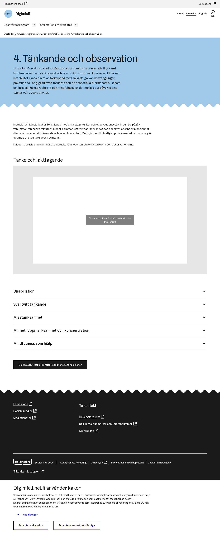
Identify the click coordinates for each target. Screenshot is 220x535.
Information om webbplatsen (127, 462)
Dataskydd (97, 462)
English (203, 13)
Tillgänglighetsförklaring (72, 462)
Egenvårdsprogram (16, 25)
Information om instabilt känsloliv (52, 33)
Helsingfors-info (89, 417)
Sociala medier (22, 411)
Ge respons (205, 3)
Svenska (191, 13)
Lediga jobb (20, 404)
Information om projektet (55, 25)
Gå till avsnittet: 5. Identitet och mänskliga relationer (50, 364)
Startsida (8, 33)
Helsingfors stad (14, 3)
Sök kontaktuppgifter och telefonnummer (106, 424)
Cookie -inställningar (159, 462)
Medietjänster (22, 418)
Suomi (179, 13)
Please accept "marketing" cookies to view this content (110, 220)
